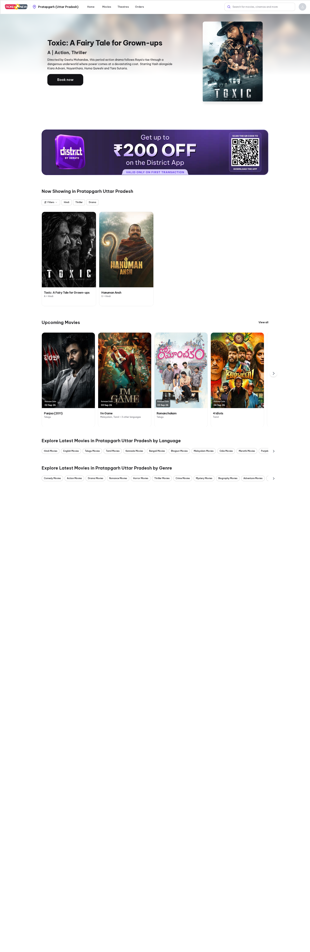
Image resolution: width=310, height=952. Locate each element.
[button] (302, 7)
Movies (106, 6)
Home (91, 6)
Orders (139, 6)
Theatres (123, 6)
